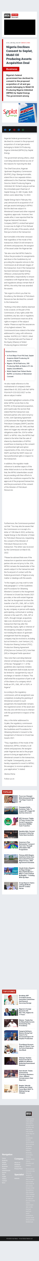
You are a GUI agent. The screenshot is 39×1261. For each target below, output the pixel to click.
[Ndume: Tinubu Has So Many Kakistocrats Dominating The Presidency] (11, 1019)
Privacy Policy (18, 1168)
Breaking (4, 1160)
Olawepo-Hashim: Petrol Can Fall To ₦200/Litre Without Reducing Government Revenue (27, 1061)
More (3, 1183)
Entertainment (6, 1170)
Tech (3, 1174)
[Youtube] (8, 782)
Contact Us (17, 1166)
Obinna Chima (25, 43)
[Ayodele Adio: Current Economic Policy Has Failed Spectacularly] (11, 830)
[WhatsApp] (7, 782)
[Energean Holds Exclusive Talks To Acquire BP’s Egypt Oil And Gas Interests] (11, 806)
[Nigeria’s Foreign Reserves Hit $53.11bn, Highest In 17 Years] (11, 1008)
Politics (4, 1168)
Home (4, 1158)
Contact (4, 1180)
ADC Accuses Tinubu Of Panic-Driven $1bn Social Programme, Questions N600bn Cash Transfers (26, 822)
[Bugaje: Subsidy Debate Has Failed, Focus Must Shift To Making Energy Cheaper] (11, 1085)
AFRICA (4, 1164)
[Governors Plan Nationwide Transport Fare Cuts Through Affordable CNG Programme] (11, 841)
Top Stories (9, 991)
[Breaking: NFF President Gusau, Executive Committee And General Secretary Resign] (11, 995)
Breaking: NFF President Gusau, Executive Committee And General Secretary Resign (27, 999)
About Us (17, 1162)
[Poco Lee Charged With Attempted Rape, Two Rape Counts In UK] (11, 795)
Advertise (17, 1164)
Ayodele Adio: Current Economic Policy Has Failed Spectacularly (27, 833)
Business (11, 69)
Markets (16, 1178)
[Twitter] (5, 782)
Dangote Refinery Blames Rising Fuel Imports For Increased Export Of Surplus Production (26, 1034)
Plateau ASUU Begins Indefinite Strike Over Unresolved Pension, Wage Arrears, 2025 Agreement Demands (26, 858)
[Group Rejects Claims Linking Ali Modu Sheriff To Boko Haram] (11, 882)
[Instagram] (6, 782)
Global (4, 1162)
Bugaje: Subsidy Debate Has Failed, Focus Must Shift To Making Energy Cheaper (26, 1089)
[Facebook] (4, 782)
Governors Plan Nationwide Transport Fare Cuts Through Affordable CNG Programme (27, 845)
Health (4, 1176)
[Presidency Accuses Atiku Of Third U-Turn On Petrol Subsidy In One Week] (11, 1044)
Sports (4, 1172)
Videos (4, 1178)
